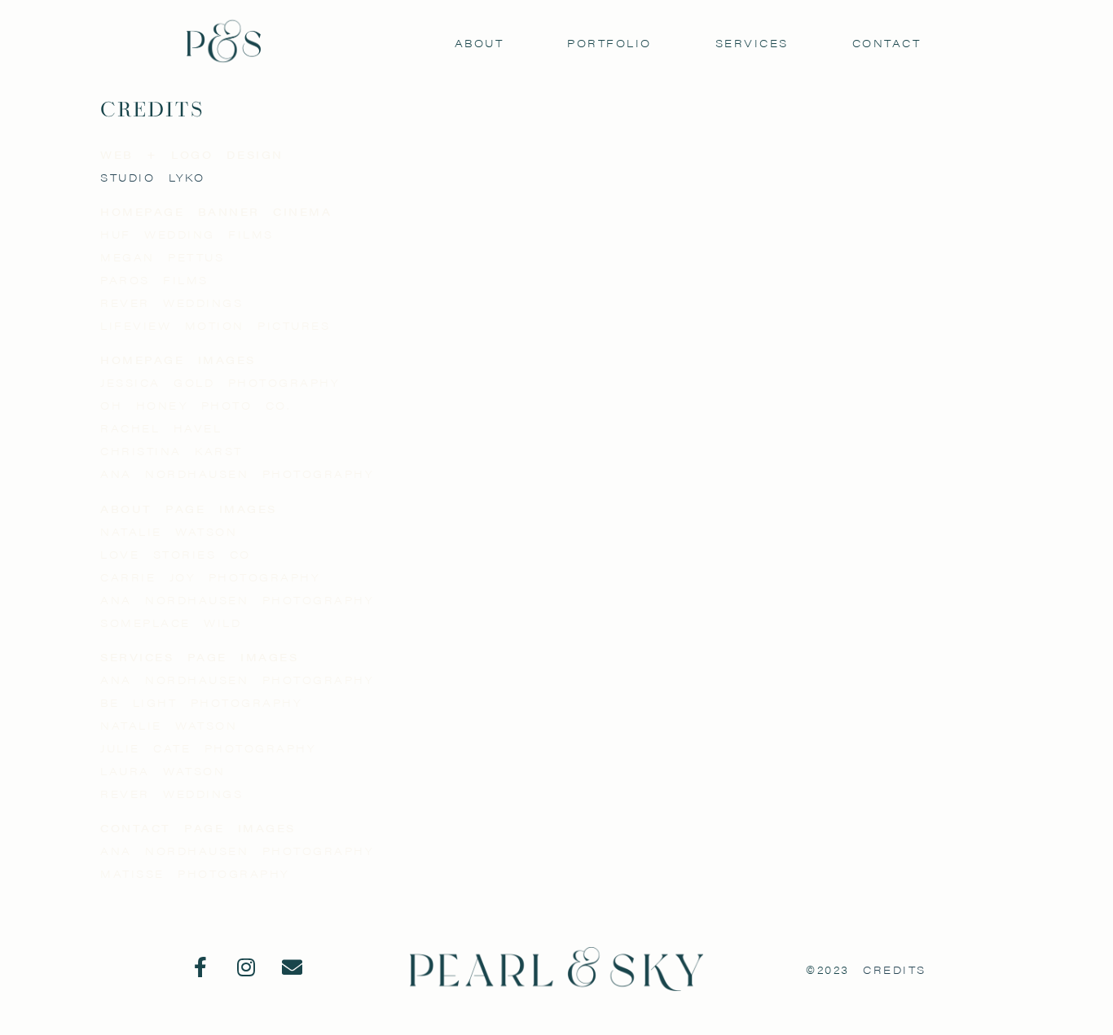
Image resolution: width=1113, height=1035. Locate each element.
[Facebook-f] (201, 967)
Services (752, 42)
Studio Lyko (152, 177)
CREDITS (894, 969)
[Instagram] (247, 967)
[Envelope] (292, 967)
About (479, 42)
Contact (887, 42)
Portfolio (609, 42)
